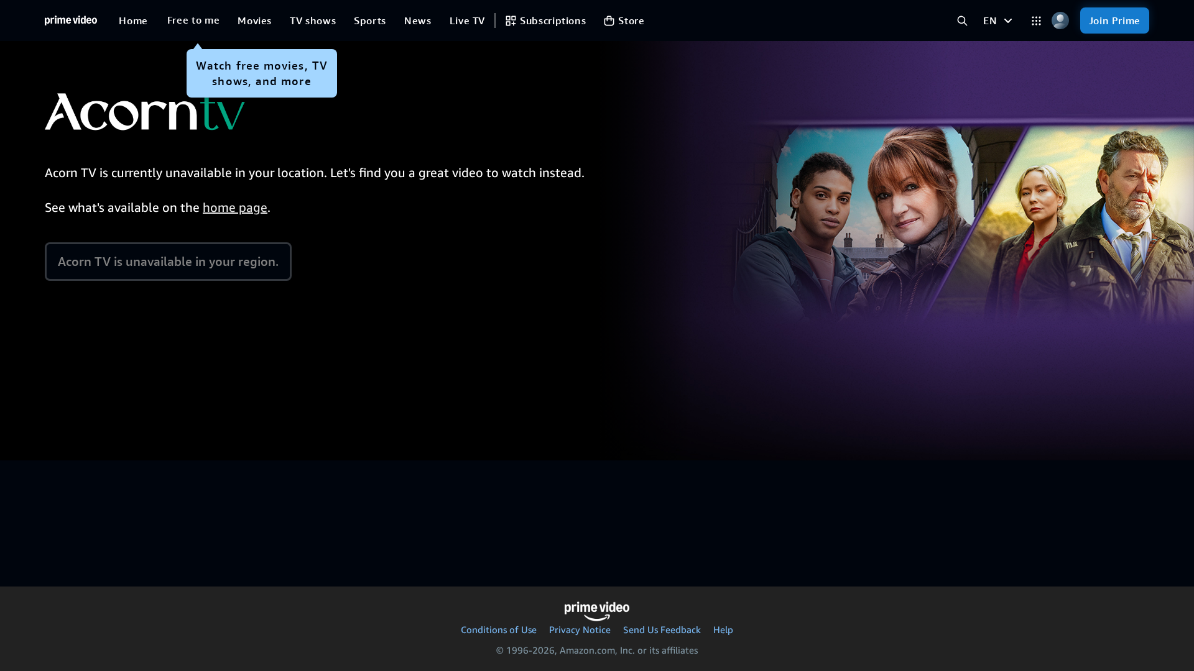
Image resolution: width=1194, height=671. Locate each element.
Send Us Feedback (662, 629)
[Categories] (1036, 20)
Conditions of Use (499, 629)
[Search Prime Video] (962, 20)
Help (723, 629)
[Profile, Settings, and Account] (1060, 20)
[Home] (71, 20)
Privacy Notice (580, 629)
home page (235, 207)
